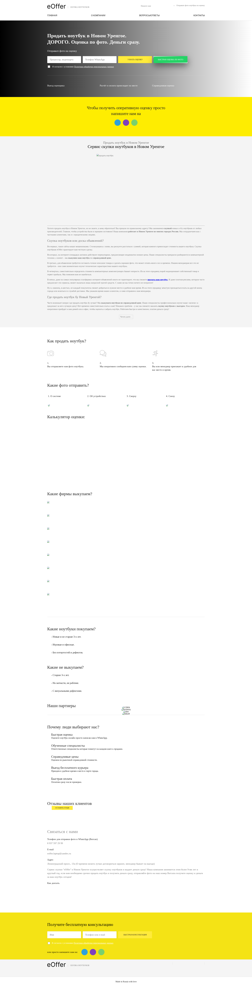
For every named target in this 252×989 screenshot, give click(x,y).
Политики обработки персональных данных (94, 67)
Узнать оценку (135, 60)
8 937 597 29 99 (55, 843)
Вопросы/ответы (149, 15)
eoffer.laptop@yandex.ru (59, 853)
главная (52, 15)
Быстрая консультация (135, 935)
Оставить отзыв (62, 808)
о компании (98, 15)
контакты (199, 15)
